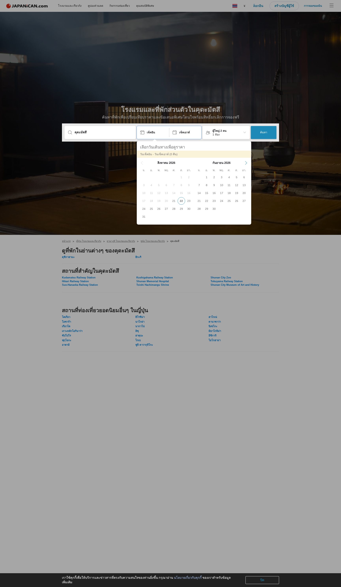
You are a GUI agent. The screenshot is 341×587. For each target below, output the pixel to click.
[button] (142, 163)
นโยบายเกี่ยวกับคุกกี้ (188, 577)
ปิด (262, 580)
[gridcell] (181, 177)
